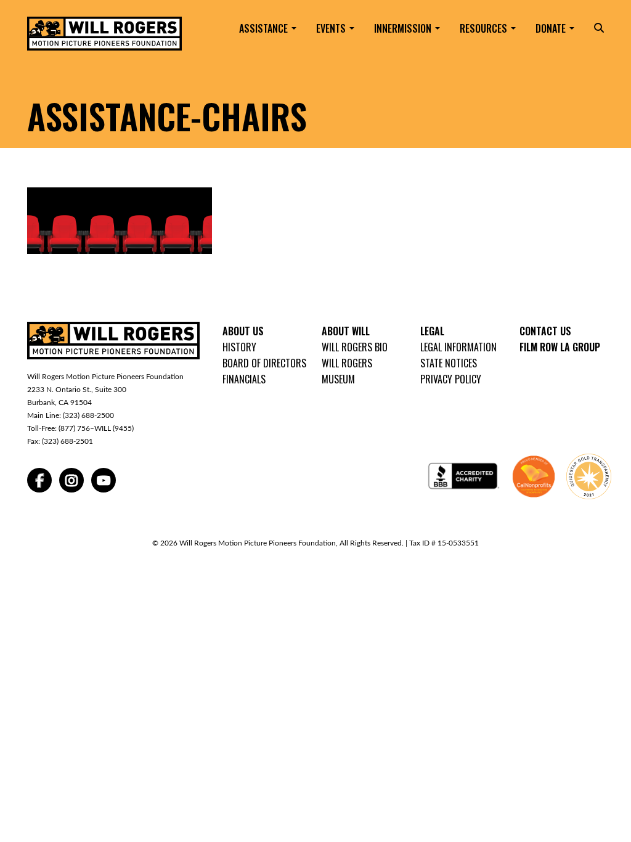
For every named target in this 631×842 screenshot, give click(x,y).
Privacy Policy (450, 379)
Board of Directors (264, 363)
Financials (244, 379)
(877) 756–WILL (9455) (96, 428)
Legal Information (458, 347)
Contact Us (545, 331)
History (239, 347)
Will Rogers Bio (355, 347)
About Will (346, 331)
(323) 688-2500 (88, 415)
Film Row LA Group (559, 347)
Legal (432, 331)
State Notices (448, 363)
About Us (243, 331)
